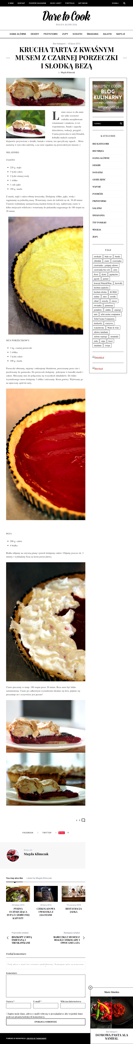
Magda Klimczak (68, 72)
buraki (117, 256)
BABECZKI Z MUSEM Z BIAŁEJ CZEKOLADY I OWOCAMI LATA (67, 938)
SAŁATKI (97, 208)
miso (105, 296)
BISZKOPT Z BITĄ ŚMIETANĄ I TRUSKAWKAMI (22, 938)
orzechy (105, 301)
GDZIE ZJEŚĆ (99, 179)
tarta (95, 314)
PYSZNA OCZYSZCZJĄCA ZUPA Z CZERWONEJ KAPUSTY (18, 913)
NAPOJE (96, 186)
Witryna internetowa (71, 1001)
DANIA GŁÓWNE (100, 158)
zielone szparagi (100, 336)
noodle (113, 296)
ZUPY (95, 236)
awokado (97, 256)
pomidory (98, 309)
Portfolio (69, 3)
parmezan (109, 305)
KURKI (113, 292)
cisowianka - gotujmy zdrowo (106, 265)
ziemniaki (114, 336)
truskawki (98, 323)
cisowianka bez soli (102, 269)
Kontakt (21, 3)
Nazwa (10, 1001)
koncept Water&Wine (103, 283)
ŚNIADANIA (98, 215)
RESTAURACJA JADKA (73, 910)
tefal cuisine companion (110, 314)
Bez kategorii (100, 143)
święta (107, 345)
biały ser (108, 256)
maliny (96, 296)
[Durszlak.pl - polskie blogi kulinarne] (98, 357)
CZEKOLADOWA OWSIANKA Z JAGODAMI (46, 912)
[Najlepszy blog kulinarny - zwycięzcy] (108, 111)
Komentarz (11, 973)
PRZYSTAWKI (99, 201)
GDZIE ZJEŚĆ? (55, 3)
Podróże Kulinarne (37, 3)
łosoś (110, 341)
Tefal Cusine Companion (104, 318)
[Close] (90, 988)
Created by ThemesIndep (36, 1038)
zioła (96, 341)
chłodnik (97, 260)
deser (96, 274)
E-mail (37, 1001)
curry (115, 269)
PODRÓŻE (97, 193)
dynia (104, 274)
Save (62, 833)
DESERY (96, 165)
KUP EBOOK (83, 3)
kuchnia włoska (100, 292)
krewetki (118, 283)
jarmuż (105, 278)
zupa (103, 341)
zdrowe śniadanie (101, 332)
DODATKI (97, 172)
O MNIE (11, 3)
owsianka (98, 305)
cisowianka (117, 260)
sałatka (108, 309)
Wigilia (96, 229)
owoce (114, 301)
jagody (96, 278)
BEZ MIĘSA (98, 151)
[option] (18, 903)
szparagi (117, 309)
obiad (96, 301)
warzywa (109, 323)
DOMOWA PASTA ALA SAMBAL (111, 1036)
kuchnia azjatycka (101, 287)
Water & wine (113, 327)
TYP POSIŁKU (99, 222)
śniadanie (98, 345)
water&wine (99, 327)
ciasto (106, 260)
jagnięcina (113, 274)
